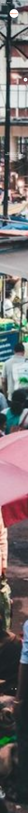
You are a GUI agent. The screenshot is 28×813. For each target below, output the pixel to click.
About (9, 2)
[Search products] (25, 80)
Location (16, 2)
